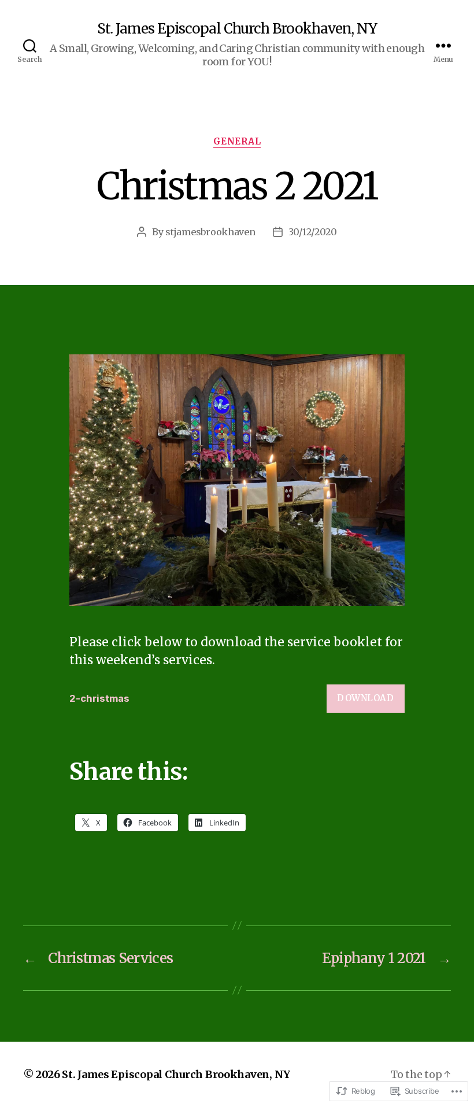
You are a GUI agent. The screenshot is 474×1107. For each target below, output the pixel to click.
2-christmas (99, 698)
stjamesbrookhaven (210, 232)
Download (365, 698)
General (237, 141)
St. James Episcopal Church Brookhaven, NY (237, 29)
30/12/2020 (312, 232)
